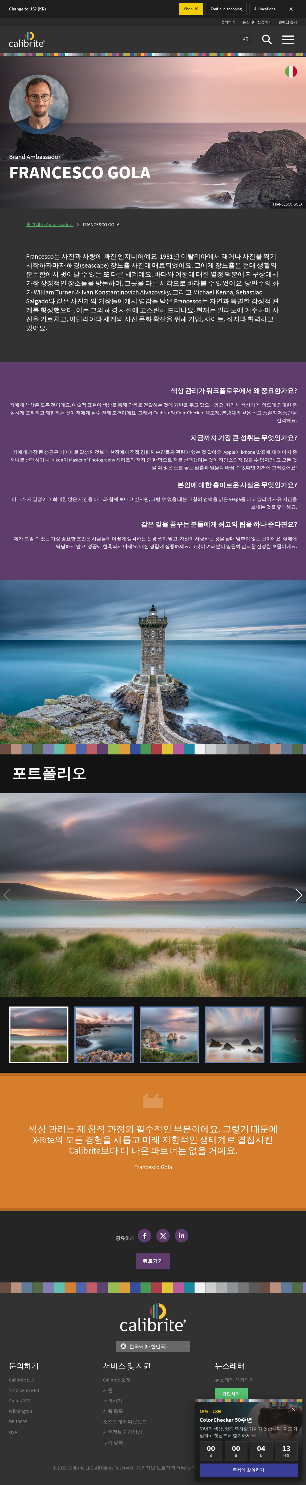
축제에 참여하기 (248, 1469)
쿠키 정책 (113, 1442)
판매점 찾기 (288, 22)
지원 (108, 1390)
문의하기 (228, 22)
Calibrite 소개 (117, 1380)
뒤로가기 (153, 1261)
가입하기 (231, 1393)
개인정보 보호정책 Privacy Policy (170, 1468)
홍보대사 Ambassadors (50, 224)
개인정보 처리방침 (122, 1432)
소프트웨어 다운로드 (125, 1421)
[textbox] (145, 1346)
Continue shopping (226, 8)
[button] (299, 895)
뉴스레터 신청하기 (257, 22)
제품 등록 (113, 1411)
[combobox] (153, 1346)
